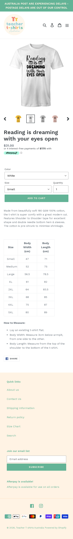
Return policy (15, 417)
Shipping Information (20, 408)
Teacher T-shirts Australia (30, 527)
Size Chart (13, 426)
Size (7, 182)
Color (8, 169)
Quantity (58, 182)
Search (11, 435)
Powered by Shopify (55, 527)
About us (13, 389)
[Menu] (67, 25)
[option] (18, 119)
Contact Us (14, 399)
